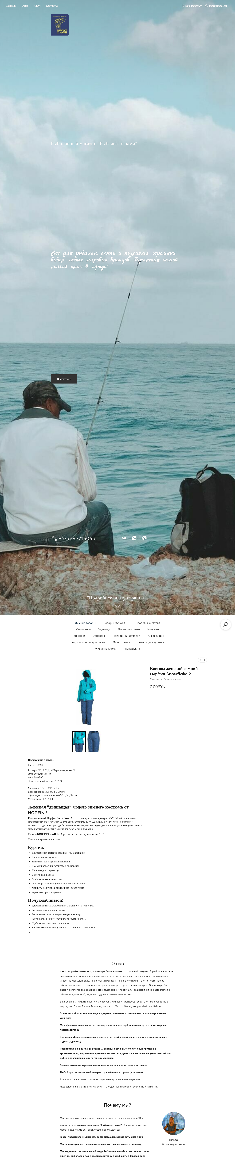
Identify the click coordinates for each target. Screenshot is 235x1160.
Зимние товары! (85, 623)
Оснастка (99, 636)
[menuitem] (200, 660)
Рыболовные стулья (147, 623)
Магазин (11, 5)
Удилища (104, 629)
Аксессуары (156, 636)
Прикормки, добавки (126, 636)
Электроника (121, 642)
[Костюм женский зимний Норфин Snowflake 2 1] (93, 741)
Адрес (37, 5)
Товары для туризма (151, 642)
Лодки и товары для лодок (87, 642)
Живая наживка (105, 648)
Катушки (153, 629)
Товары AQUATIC (115, 623)
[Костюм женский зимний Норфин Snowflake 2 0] (79, 741)
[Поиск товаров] (226, 624)
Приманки (78, 636)
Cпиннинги (83, 629)
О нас (25, 5)
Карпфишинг (131, 648)
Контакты (52, 5)
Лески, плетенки (129, 629)
